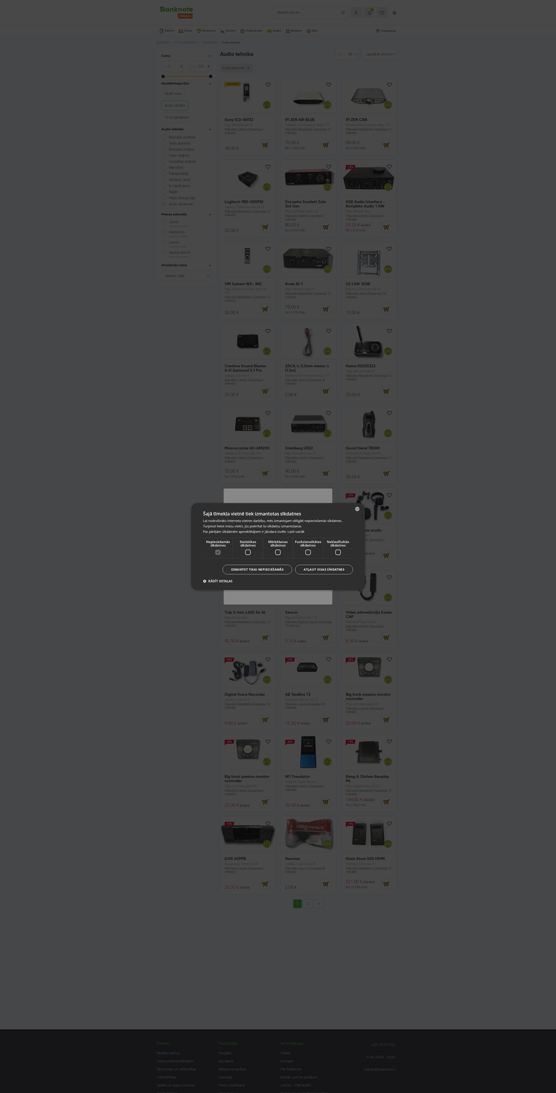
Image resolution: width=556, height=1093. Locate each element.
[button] (217, 581)
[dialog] (278, 546)
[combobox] (357, 509)
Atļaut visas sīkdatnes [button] (324, 569)
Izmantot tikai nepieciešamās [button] (257, 569)
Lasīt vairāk (296, 531)
